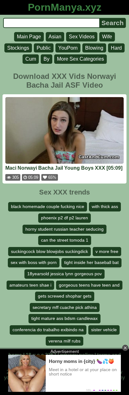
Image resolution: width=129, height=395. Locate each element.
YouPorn (68, 48)
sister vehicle (104, 329)
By (46, 59)
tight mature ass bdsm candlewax (64, 318)
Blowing (94, 48)
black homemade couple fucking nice (47, 206)
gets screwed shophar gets (64, 296)
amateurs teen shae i (30, 285)
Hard (116, 48)
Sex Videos (82, 36)
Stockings (18, 48)
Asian (55, 36)
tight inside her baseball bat (91, 262)
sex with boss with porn (34, 262)
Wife (107, 36)
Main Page (29, 36)
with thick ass (105, 206)
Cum (30, 59)
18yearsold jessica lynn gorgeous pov (64, 273)
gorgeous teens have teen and (89, 285)
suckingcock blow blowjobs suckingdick (49, 251)
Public (44, 48)
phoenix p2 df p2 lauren (64, 217)
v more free (106, 251)
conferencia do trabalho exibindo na (48, 329)
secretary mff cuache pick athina (65, 307)
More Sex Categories (80, 59)
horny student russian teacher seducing (64, 229)
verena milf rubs (64, 340)
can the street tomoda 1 (64, 240)
